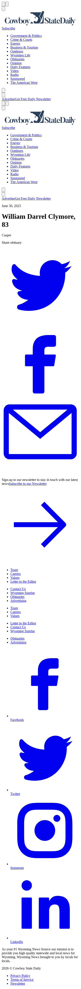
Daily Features (20, 67)
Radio (14, 75)
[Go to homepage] (40, 18)
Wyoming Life (20, 55)
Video (14, 71)
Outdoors (16, 51)
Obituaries (17, 59)
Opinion (16, 63)
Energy (15, 43)
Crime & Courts (21, 39)
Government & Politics (26, 36)
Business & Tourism (24, 47)
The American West (23, 82)
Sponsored (17, 79)
